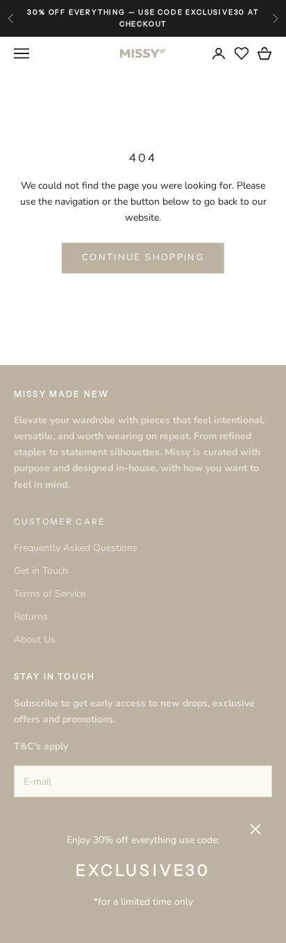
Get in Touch (41, 570)
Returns (31, 616)
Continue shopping (143, 257)
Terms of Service (49, 593)
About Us (35, 639)
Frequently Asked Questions (75, 547)
